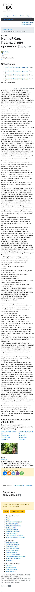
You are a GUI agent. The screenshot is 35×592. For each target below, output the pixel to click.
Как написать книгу (12, 546)
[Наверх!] (2, 589)
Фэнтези (4, 54)
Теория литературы (12, 550)
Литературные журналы (13, 526)
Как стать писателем (12, 544)
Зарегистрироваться (17, 511)
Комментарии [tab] (7, 485)
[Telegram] (13, 473)
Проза (15, 16)
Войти (6, 511)
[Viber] (18, 473)
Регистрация (29, 22)
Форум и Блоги (11, 527)
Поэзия (8, 520)
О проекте (9, 560)
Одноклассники (11, 567)
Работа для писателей (13, 554)
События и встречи (12, 524)
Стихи (22, 16)
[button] (28, 16)
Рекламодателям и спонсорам (15, 556)
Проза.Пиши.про (8, 19)
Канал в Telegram (11, 569)
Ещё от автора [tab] (19, 485)
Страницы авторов (12, 529)
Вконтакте (9, 565)
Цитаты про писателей (13, 558)
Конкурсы (7, 16)
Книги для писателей (12, 548)
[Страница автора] (9, 448)
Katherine (6, 52)
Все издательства (11, 533)
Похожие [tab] (29, 485)
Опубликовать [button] (26, 24)
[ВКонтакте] (5, 473)
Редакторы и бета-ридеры (14, 535)
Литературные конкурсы (14, 522)
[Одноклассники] (9, 473)
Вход (23, 22)
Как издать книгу (11, 552)
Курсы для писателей (12, 531)
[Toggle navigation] (31, 19)
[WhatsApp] (22, 473)
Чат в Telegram (10, 571)
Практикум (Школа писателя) (15, 537)
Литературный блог (12, 542)
